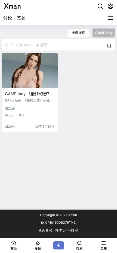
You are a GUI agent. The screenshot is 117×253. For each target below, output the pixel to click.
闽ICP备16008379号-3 (58, 222)
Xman (72, 215)
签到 (21, 18)
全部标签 (78, 33)
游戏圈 (10, 109)
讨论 (7, 18)
